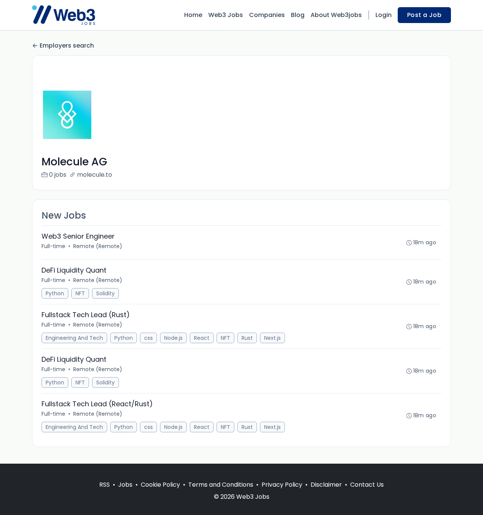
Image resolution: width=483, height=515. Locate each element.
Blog (298, 15)
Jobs (125, 484)
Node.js (173, 338)
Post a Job (424, 15)
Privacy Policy (281, 484)
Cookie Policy (160, 484)
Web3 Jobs (225, 15)
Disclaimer (326, 484)
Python (55, 293)
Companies (267, 15)
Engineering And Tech (74, 338)
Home (193, 15)
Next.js (272, 338)
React (201, 338)
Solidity (105, 293)
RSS (104, 484)
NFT (80, 293)
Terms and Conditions (220, 484)
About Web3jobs (336, 15)
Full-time (53, 246)
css (148, 338)
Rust (247, 338)
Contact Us (367, 484)
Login (383, 15)
